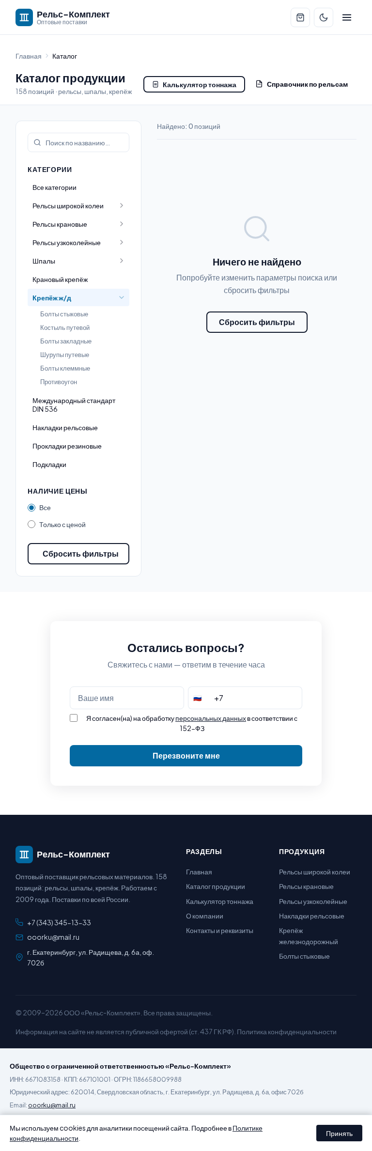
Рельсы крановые (306, 886)
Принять (339, 1133)
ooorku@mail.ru (53, 937)
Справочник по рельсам (307, 83)
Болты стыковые (64, 314)
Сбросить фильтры (81, 553)
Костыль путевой (65, 327)
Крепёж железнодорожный (308, 935)
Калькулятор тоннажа (199, 84)
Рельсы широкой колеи (314, 871)
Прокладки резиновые (67, 445)
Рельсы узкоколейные (313, 901)
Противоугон (58, 382)
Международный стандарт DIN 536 (73, 404)
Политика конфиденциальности (287, 1031)
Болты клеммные (65, 368)
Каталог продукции (215, 886)
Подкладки (49, 464)
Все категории (54, 187)
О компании (204, 915)
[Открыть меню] (346, 17)
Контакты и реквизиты (219, 930)
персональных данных (210, 718)
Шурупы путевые (64, 354)
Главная (29, 55)
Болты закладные (66, 341)
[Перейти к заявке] (300, 17)
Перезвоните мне (186, 755)
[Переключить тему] (323, 17)
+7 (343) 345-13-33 (59, 922)
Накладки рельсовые (65, 427)
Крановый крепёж (60, 279)
